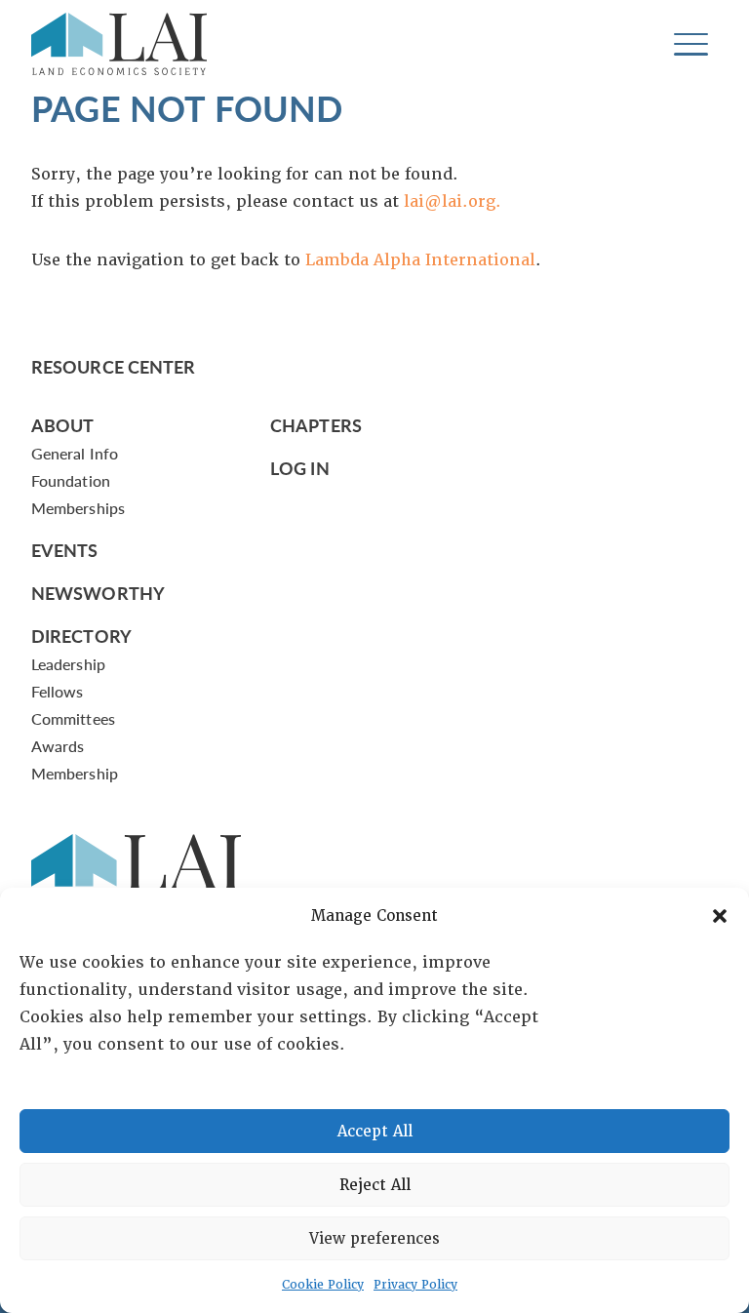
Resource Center (113, 366)
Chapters (316, 425)
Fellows (57, 691)
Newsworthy (98, 592)
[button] (719, 916)
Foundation (70, 480)
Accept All (375, 1131)
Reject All (375, 1185)
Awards (57, 746)
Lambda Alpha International (420, 260)
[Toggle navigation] (691, 44)
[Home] (119, 44)
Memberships (78, 508)
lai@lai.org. (452, 201)
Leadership (68, 664)
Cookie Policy (323, 1285)
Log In (300, 468)
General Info (74, 453)
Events (65, 549)
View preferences (374, 1239)
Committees (73, 718)
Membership (74, 773)
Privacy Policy (415, 1285)
